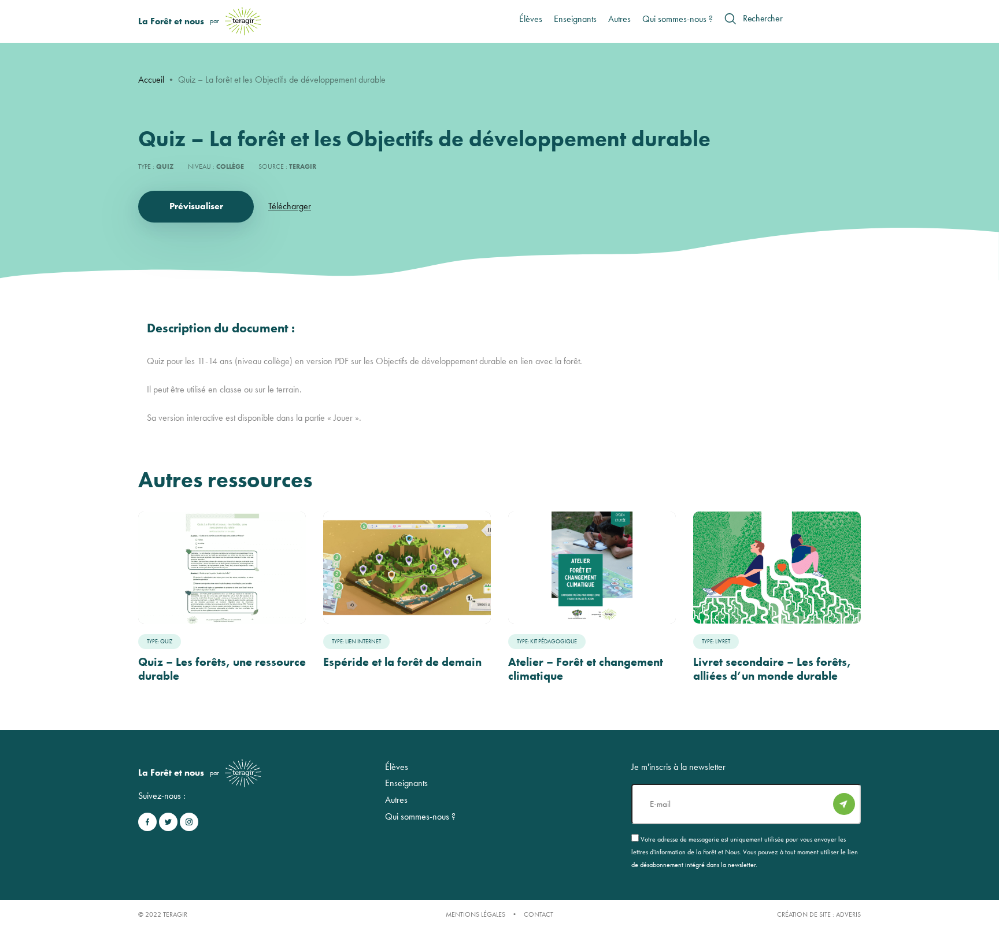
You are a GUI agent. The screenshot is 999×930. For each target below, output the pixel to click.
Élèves (530, 19)
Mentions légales (475, 914)
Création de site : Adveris (819, 914)
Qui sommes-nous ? (677, 19)
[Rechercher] (730, 18)
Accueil (151, 79)
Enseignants (575, 19)
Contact (538, 914)
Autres (619, 19)
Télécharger (289, 206)
